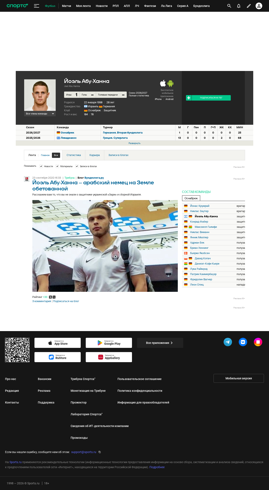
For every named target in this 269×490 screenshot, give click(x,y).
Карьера (95, 155)
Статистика (74, 155)
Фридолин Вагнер (201, 279)
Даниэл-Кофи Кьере (207, 263)
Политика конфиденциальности (139, 390)
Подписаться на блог (66, 301)
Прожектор (79, 402)
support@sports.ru (83, 452)
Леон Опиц (197, 284)
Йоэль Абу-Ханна (206, 216)
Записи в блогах (118, 155)
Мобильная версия (238, 378)
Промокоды (79, 437)
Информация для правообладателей (143, 402)
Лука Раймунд (198, 269)
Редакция (12, 390)
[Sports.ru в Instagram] (259, 343)
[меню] (37, 6)
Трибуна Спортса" (83, 379)
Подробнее (157, 467)
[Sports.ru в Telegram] (229, 343)
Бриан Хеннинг (199, 248)
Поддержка (46, 402)
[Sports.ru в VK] (244, 343)
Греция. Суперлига (115, 138)
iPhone (158, 99)
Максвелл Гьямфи (206, 227)
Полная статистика (139, 95)
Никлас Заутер (199, 211)
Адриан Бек (197, 242)
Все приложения (157, 343)
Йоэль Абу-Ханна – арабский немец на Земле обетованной (93, 185)
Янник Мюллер (199, 237)
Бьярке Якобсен (200, 253)
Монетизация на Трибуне (88, 390)
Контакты (12, 402)
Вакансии (44, 379)
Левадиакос (68, 138)
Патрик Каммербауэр (203, 274)
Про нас (10, 379)
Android (169, 99)
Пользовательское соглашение (139, 379)
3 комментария (41, 301)
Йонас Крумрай (199, 206)
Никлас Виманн (199, 232)
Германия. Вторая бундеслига (122, 132)
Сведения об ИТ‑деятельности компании (100, 426)
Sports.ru (15, 462)
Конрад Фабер (199, 221)
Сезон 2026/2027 (138, 92)
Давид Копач (203, 258)
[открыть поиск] (229, 6)
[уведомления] (239, 6)
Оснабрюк (94, 110)
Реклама (44, 390)
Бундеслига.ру (94, 177)
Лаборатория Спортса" (87, 414)
